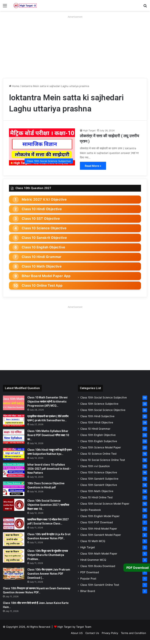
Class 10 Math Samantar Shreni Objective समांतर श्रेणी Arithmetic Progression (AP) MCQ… (47, 401)
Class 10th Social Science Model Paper (104, 503)
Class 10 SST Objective (41, 218)
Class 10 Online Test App (42, 285)
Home (15, 86)
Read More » (93, 165)
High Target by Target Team (74, 626)
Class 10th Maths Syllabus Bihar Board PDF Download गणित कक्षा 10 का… (48, 435)
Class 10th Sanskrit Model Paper (100, 534)
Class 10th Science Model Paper (100, 447)
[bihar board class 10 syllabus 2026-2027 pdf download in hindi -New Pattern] (13, 470)
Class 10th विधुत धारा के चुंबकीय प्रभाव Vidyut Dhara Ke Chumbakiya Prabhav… (47, 555)
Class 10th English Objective (98, 434)
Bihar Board (87, 591)
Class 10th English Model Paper (100, 516)
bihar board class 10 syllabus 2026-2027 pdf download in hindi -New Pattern (49, 468)
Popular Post (88, 578)
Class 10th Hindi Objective (96, 422)
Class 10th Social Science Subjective (103, 397)
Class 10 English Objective (43, 247)
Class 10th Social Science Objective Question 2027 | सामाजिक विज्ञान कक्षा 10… (48, 504)
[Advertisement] (75, 47)
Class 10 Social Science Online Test (102, 459)
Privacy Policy (110, 633)
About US (77, 633)
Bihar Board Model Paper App (46, 276)
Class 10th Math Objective (96, 491)
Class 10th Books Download (97, 566)
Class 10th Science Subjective (99, 403)
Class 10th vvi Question (95, 466)
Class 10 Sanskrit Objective (44, 238)
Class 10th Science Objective (98, 472)
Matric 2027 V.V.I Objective (44, 199)
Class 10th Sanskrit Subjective (99, 478)
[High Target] (25, 5)
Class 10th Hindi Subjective (97, 416)
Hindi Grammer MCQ (93, 559)
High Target (89, 130)
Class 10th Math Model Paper (98, 553)
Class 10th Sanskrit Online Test (99, 584)
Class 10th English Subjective (98, 441)
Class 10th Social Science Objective (102, 410)
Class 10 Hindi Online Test (96, 497)
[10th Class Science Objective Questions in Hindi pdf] (13, 488)
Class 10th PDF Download (96, 522)
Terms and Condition (133, 633)
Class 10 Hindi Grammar (42, 257)
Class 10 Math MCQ (92, 541)
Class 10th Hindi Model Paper (98, 528)
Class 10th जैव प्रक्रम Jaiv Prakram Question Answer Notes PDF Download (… (48, 573)
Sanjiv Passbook (90, 509)
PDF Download (89, 572)
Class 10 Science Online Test (98, 453)
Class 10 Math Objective (42, 266)
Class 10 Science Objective (44, 228)
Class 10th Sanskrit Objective (98, 484)
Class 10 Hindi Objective (42, 209)
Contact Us (92, 633)
